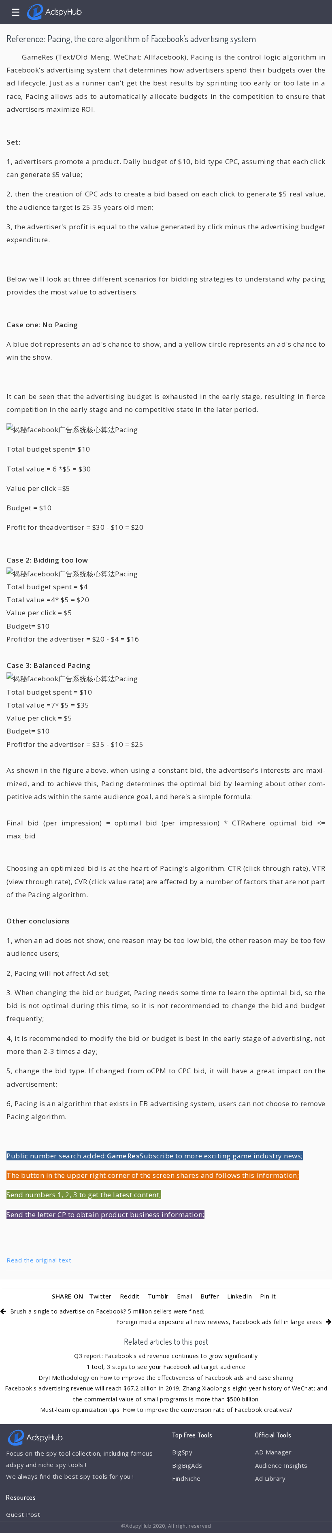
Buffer (209, 1296)
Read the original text (38, 1260)
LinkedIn (239, 1296)
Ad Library (270, 1478)
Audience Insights (281, 1465)
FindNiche (186, 1478)
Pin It (268, 1296)
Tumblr (158, 1296)
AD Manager (273, 1452)
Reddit (130, 1296)
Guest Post (23, 1514)
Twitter (100, 1296)
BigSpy (182, 1452)
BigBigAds (187, 1465)
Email (185, 1296)
